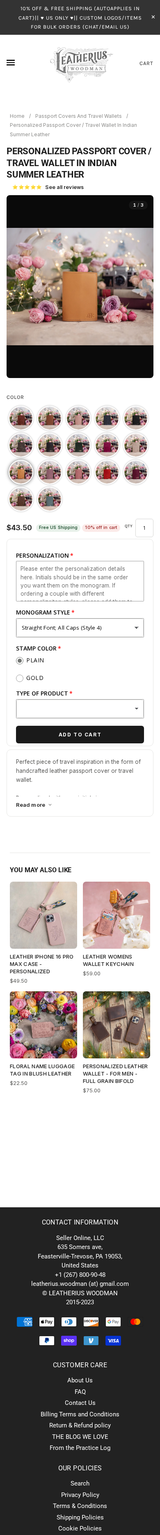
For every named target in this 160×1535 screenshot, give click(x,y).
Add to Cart (80, 734)
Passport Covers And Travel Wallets (78, 116)
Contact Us (80, 1403)
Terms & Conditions (80, 1506)
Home (17, 116)
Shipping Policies (80, 1517)
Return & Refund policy (80, 1425)
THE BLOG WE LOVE (80, 1436)
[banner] (80, 63)
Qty (129, 526)
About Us (80, 1380)
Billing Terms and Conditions (80, 1414)
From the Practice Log (80, 1448)
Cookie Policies (80, 1528)
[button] (21, 418)
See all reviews (48, 187)
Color (15, 397)
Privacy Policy (80, 1495)
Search (80, 1483)
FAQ (80, 1391)
